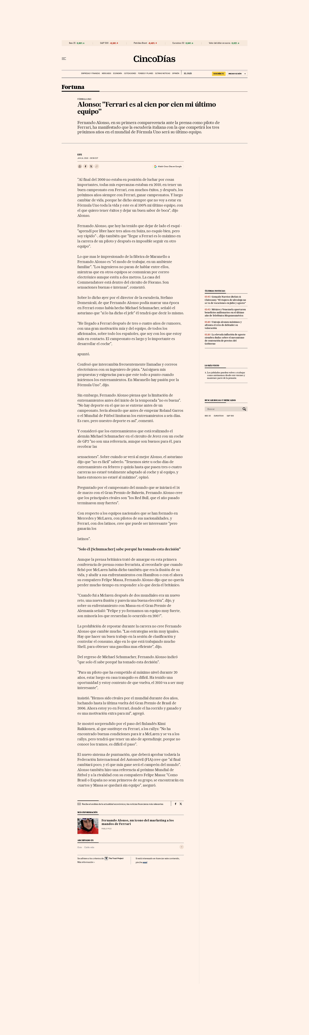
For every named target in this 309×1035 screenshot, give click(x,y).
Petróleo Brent (140, 43)
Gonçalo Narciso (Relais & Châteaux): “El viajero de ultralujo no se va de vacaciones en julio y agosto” (225, 299)
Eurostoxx (219, 416)
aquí (145, 862)
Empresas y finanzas (90, 73)
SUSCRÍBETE (218, 74)
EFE (79, 154)
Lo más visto (212, 365)
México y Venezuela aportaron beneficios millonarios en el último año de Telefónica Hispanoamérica (225, 312)
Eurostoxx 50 (178, 43)
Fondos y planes (145, 73)
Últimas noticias (162, 73)
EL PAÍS (186, 72)
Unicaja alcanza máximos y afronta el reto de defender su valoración (223, 325)
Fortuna (73, 87)
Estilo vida (89, 847)
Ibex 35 (72, 43)
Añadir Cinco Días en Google (170, 166)
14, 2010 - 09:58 (87, 158)
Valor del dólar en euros (219, 43)
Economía (117, 73)
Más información (85, 862)
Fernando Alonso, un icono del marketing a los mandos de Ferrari (138, 822)
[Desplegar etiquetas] (181, 847)
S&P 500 (104, 43)
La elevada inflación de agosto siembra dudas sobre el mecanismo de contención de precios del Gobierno (225, 339)
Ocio (79, 847)
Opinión (175, 73)
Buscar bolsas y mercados (220, 400)
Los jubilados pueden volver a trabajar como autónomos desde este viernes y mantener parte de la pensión (226, 375)
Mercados (106, 73)
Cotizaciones (130, 73)
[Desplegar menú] (64, 59)
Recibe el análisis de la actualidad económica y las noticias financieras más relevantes (122, 804)
